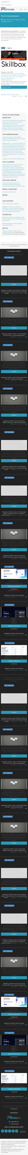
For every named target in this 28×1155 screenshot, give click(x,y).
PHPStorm (5, 155)
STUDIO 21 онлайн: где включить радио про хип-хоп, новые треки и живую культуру (14, 260)
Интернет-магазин (17, 126)
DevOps (19, 146)
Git (3, 148)
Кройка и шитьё (11, 219)
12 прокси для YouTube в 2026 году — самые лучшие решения (14, 525)
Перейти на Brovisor (14, 661)
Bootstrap (16, 145)
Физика (11, 210)
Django (4, 151)
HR (23, 217)
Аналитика (5, 122)
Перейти (14, 284)
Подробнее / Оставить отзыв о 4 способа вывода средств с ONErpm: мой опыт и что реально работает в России (14, 468)
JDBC (11, 148)
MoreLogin (20, 567)
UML (21, 151)
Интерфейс (5, 175)
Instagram (20, 128)
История (5, 211)
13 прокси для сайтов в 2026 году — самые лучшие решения (15, 347)
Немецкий (17, 184)
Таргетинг (15, 123)
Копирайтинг (19, 122)
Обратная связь (15, 1124)
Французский (16, 186)
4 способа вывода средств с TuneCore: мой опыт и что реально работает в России (14, 480)
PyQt (7, 151)
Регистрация (8, 4)
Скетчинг (12, 166)
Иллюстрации (6, 167)
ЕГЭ (3, 203)
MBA (8, 220)
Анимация (12, 167)
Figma (9, 48)
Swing (17, 148)
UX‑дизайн (20, 164)
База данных (14, 140)
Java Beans (10, 149)
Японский (22, 186)
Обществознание (13, 208)
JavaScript (17, 143)
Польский (5, 186)
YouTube (15, 128)
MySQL (14, 148)
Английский (5, 183)
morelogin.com (14, 589)
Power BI (18, 125)
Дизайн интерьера (13, 223)
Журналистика (18, 217)
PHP (10, 145)
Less (23, 154)
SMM (4, 120)
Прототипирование (7, 172)
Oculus (4, 152)
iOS (15, 159)
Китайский (12, 184)
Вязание (23, 219)
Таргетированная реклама (9, 125)
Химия (14, 211)
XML (20, 145)
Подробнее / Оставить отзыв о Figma (10, 94)
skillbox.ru (3, 90)
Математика (6, 208)
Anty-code (20, 605)
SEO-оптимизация (20, 120)
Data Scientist (6, 145)
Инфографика (21, 174)
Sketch (14, 172)
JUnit (8, 148)
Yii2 (3, 154)
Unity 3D (17, 151)
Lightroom (22, 175)
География (21, 210)
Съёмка (4, 177)
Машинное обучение (20, 138)
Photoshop (17, 169)
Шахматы (5, 231)
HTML (21, 143)
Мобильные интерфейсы (9, 169)
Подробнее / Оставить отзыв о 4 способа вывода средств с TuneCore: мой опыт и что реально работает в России (14, 513)
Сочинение (16, 203)
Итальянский (6, 184)
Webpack (14, 154)
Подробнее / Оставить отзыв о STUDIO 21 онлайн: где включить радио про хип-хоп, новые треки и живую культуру (14, 292)
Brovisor (21, 643)
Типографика (11, 175)
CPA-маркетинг (12, 122)
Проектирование (19, 167)
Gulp (21, 154)
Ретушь (17, 175)
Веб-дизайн (9, 164)
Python (7, 143)
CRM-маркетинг (9, 126)
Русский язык (6, 210)
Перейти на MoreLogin (14, 586)
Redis (13, 146)
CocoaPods (20, 152)
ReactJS (9, 154)
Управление (14, 129)
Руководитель (21, 129)
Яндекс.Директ (6, 123)
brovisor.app (14, 663)
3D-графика (14, 174)
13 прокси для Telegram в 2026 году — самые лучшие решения (14, 390)
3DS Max (10, 225)
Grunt (18, 154)
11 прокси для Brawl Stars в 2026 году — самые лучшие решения (14, 303)
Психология (21, 208)
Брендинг (5, 128)
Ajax (16, 146)
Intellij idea (16, 149)
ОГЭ (6, 203)
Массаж (14, 192)
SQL (23, 146)
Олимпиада (10, 203)
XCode (16, 152)
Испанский (16, 183)
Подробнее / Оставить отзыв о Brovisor (14, 668)
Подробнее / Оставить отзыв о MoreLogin (14, 595)
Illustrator (12, 177)
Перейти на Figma (6, 87)
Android (12, 159)
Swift (7, 152)
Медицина (11, 217)
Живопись (17, 219)
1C (3, 131)
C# (13, 143)
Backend (19, 137)
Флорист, (5, 219)
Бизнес (9, 129)
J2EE (20, 148)
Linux (8, 159)
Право (18, 211)
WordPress (21, 159)
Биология (16, 210)
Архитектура (6, 223)
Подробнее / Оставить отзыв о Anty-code (14, 633)
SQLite (6, 154)
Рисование (17, 166)
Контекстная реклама (10, 120)
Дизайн (4, 164)
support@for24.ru (5, 1)
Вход (2, 4)
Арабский (11, 183)
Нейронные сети (7, 140)
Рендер (14, 171)
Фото (8, 177)
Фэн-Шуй (5, 220)
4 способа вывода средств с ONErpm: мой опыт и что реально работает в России (14, 435)
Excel (11, 123)
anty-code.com (14, 628)
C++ (12, 143)
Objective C (11, 152)
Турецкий (10, 186)
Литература (10, 211)
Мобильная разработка (8, 138)
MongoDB (9, 146)
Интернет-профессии (13, 231)
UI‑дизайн (15, 164)
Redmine (5, 146)
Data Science (22, 149)
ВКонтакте (10, 128)
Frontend (14, 137)
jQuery (23, 145)
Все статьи (14, 1109)
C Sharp (9, 174)
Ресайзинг (19, 171)
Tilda (18, 159)
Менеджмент (6, 217)
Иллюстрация (6, 166)
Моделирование (8, 171)
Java (13, 145)
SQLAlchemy (12, 151)
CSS (24, 143)
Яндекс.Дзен (23, 1131)
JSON (5, 148)
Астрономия (11, 206)
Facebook (5, 129)
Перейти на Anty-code (14, 626)
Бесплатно (10, 232)
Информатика (17, 206)
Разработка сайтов (7, 137)
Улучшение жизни (7, 192)
